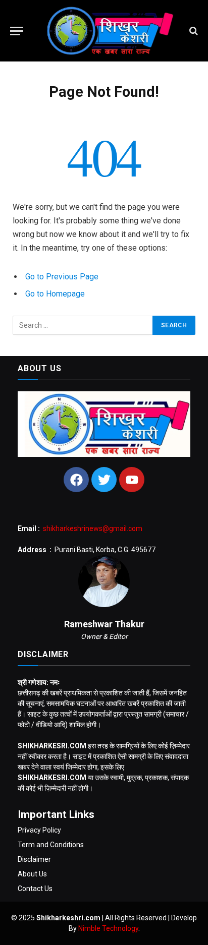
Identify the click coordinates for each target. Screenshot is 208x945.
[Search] (192, 31)
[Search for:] (83, 325)
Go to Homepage (55, 294)
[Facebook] (76, 479)
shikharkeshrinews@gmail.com (92, 528)
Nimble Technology (108, 928)
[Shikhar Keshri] (106, 31)
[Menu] (16, 31)
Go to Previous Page (61, 276)
